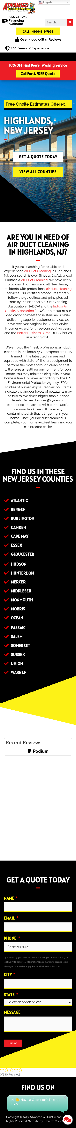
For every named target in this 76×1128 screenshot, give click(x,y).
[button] (38, 56)
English (47, 2)
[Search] (70, 22)
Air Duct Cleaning (37, 271)
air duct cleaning (59, 289)
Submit (13, 1043)
